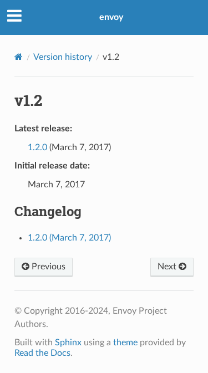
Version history (62, 57)
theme (125, 342)
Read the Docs (42, 353)
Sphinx (68, 342)
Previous (47, 266)
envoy (111, 17)
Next (168, 266)
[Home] (18, 57)
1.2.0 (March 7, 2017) (69, 237)
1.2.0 (37, 147)
